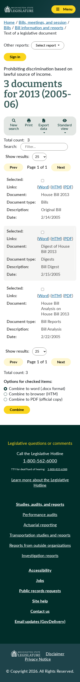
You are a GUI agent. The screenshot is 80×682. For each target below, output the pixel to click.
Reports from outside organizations (40, 546)
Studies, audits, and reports (40, 505)
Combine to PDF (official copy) (35, 400)
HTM (56, 187)
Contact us (40, 612)
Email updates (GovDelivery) (40, 622)
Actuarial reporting (40, 525)
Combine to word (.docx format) (37, 389)
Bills (7, 28)
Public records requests (40, 591)
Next (61, 167)
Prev (13, 167)
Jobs (40, 581)
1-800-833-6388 (57, 469)
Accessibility (40, 571)
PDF (68, 187)
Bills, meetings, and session (42, 23)
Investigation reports (40, 556)
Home (9, 23)
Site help (40, 601)
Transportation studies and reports (40, 535)
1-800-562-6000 (40, 461)
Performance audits (40, 515)
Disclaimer (55, 654)
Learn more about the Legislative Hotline (40, 483)
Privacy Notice (38, 659)
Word (43, 187)
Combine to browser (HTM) (33, 394)
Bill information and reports (39, 28)
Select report (46, 45)
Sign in (15, 57)
